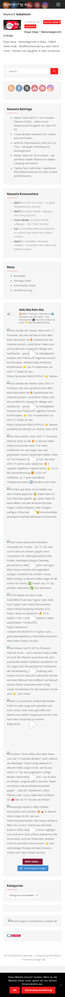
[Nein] (60, 985)
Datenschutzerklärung (38, 990)
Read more (10, 55)
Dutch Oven (51, 22)
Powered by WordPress (48, 955)
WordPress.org (23, 290)
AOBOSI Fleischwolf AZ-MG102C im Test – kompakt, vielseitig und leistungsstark (35, 146)
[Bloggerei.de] (14, 936)
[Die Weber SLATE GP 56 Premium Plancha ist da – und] (32, 671)
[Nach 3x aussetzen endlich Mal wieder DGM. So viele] (32, 724)
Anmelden (20, 275)
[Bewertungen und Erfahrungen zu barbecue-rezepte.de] (32, 921)
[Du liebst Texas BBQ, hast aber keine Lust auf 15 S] (32, 777)
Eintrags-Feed (22, 280)
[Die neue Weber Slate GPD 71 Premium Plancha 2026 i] (32, 459)
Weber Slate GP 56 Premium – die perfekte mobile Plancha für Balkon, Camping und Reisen (35, 159)
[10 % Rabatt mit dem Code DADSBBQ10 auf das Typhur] (32, 618)
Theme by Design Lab (34, 959)
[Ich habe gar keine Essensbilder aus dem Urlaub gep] (32, 512)
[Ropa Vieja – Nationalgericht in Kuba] (12, 25)
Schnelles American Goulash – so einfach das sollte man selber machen (35, 232)
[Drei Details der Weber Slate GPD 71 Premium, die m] (32, 353)
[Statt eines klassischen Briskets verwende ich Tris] (32, 565)
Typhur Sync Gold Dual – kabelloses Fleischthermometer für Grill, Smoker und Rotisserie (36, 172)
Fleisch (29, 26)
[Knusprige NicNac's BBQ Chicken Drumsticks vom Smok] (32, 830)
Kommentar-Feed (24, 285)
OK (14, 990)
